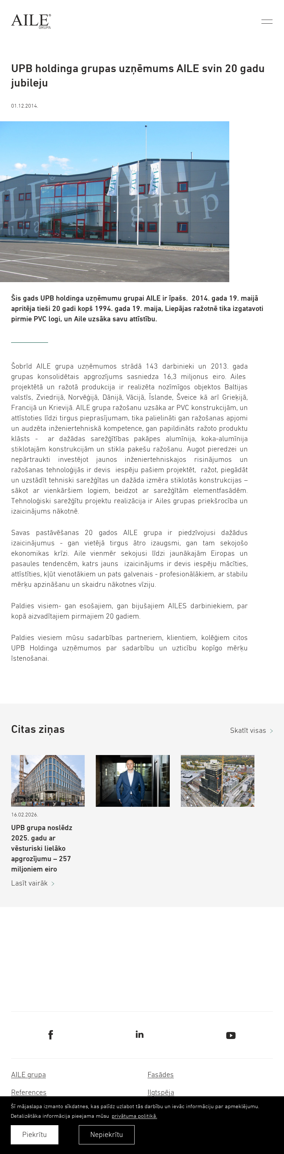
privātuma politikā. (134, 1116)
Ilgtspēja (161, 1092)
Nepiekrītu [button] (106, 1134)
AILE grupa (28, 1074)
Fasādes (161, 1074)
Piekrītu (34, 1134)
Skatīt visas (248, 730)
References (29, 1092)
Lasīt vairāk (29, 883)
